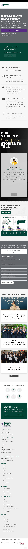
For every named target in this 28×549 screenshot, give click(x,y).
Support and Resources (9, 526)
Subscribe (20, 415)
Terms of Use (16, 539)
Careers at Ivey (7, 493)
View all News (14, 375)
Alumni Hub (6, 519)
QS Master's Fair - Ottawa (8, 264)
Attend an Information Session (8, 33)
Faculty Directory (7, 488)
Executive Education (8, 478)
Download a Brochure (6, 35)
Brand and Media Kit (8, 529)
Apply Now (10, 55)
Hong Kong (6, 482)
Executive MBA (7, 473)
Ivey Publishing (6, 511)
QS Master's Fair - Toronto (8, 270)
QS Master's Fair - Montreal (8, 276)
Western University (13, 542)
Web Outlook (6, 522)
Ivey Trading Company (8, 531)
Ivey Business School (6, 430)
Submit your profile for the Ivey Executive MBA (14, 251)
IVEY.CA (3, 1)
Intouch (5, 501)
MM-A (4, 475)
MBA (4, 468)
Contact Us (6, 491)
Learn (4, 517)
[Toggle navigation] (25, 5)
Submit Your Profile (14, 30)
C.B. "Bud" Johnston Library (9, 524)
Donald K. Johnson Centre (7, 437)
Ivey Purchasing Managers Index (11, 509)
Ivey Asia (3, 445)
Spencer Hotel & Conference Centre (10, 456)
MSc (4, 470)
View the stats (6, 212)
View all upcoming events (7, 282)
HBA (4, 466)
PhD (4, 480)
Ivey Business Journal (8, 506)
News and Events (7, 504)
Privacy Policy (4, 542)
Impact (5, 499)
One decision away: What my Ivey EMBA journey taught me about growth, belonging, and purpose (14, 317)
